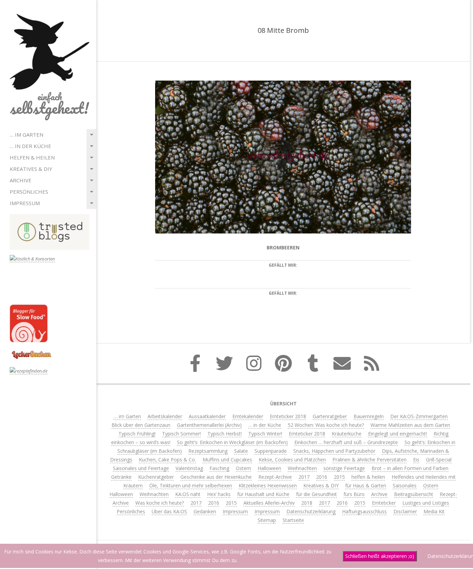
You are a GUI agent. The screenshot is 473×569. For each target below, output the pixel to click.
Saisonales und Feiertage (141, 468)
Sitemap (267, 520)
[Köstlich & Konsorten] (32, 259)
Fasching (219, 468)
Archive (21, 180)
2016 (321, 477)
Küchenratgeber (156, 477)
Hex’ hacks (219, 494)
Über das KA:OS (169, 511)
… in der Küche (30, 146)
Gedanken (205, 511)
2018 (306, 502)
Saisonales (405, 485)
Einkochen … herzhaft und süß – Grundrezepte (346, 442)
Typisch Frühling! (136, 433)
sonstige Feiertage (344, 468)
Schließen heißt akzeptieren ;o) (379, 556)
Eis (416, 459)
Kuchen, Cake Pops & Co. (167, 459)
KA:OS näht (187, 494)
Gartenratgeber (330, 416)
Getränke (121, 477)
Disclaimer (405, 511)
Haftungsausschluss (364, 511)
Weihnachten (302, 468)
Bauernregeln (369, 416)
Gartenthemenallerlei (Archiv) (209, 425)
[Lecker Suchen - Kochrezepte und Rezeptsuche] (31, 351)
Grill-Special (439, 459)
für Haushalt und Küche (263, 494)
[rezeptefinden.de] (28, 371)
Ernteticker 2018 (288, 416)
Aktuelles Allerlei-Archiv (269, 502)
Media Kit (434, 511)
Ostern (243, 468)
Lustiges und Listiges (425, 502)
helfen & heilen (32, 157)
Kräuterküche (347, 433)
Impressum (25, 203)
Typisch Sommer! (181, 433)
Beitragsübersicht (413, 494)
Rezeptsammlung (207, 451)
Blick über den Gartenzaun (140, 425)
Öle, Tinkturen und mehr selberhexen (190, 485)
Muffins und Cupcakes (227, 459)
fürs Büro (354, 494)
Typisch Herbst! (224, 433)
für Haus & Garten (365, 485)
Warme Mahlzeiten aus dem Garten (410, 425)
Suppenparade (271, 451)
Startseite (293, 520)
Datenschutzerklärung (311, 511)
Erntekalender (247, 416)
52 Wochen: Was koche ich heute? (326, 425)
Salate (241, 451)
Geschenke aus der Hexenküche (216, 477)
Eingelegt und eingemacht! (397, 433)
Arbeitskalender (165, 416)
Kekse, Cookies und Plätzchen (292, 459)
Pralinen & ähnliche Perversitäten (369, 459)
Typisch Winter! (265, 433)
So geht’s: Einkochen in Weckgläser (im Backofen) (232, 442)
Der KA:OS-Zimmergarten (419, 416)
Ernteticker (384, 502)
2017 (304, 477)
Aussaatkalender (207, 416)
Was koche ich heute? (159, 502)
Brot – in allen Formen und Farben (410, 468)
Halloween (269, 468)
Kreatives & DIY (31, 168)
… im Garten (26, 134)
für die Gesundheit (316, 494)
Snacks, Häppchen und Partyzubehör (334, 451)
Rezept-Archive (275, 477)
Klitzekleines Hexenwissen (268, 485)
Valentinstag (189, 468)
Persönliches (29, 191)
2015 (339, 477)
